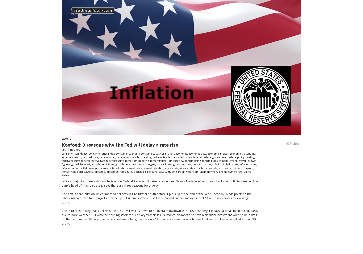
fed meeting (144, 157)
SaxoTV (66, 138)
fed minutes (160, 157)
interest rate (117, 168)
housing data (183, 164)
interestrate (171, 168)
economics (236, 153)
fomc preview (176, 161)
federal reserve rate (93, 161)
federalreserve (115, 161)
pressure (100, 172)
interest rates (134, 168)
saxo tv (163, 172)
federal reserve (71, 161)
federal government (215, 157)
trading (172, 172)
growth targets (146, 164)
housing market (202, 164)
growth (242, 161)
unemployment (209, 172)
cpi (157, 153)
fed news (173, 157)
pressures (112, 172)
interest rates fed (153, 168)
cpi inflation (167, 153)
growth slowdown (126, 164)
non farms (224, 168)
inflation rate (230, 164)
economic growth (218, 153)
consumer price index (102, 153)
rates (123, 172)
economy (249, 153)
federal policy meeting (241, 157)
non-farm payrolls (242, 168)
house (160, 164)
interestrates (187, 168)
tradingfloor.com (188, 172)
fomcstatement (228, 161)
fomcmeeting (193, 161)
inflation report (71, 168)
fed (85, 157)
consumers (147, 153)
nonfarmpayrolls (83, 172)
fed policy (186, 157)
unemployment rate (231, 172)
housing (170, 164)
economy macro (71, 157)
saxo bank (151, 172)
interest (104, 168)
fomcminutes (210, 161)
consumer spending (128, 153)
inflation (217, 164)
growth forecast (80, 164)
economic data (197, 153)
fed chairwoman (126, 157)
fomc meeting (141, 161)
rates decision (135, 172)
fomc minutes (158, 161)
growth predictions (102, 164)
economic (181, 153)
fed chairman (107, 157)
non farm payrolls (206, 168)
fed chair (93, 157)
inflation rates (248, 164)
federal (197, 157)
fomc (128, 161)
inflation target (90, 168)
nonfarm (67, 172)
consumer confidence (75, 153)
